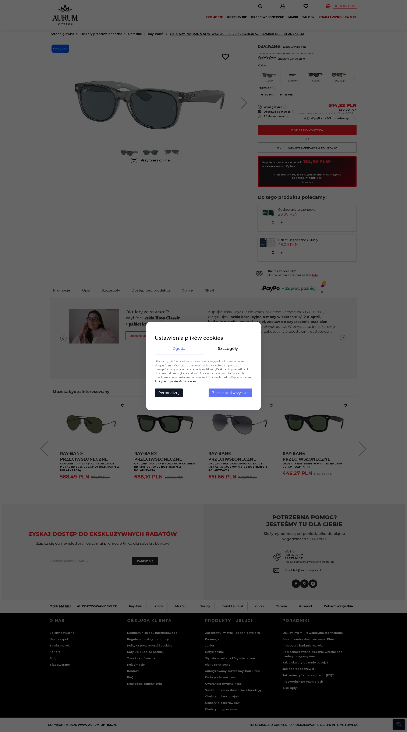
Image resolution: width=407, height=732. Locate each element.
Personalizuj (168, 393)
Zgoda (179, 348)
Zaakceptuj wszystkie (230, 393)
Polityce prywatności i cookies (175, 381)
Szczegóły (228, 348)
